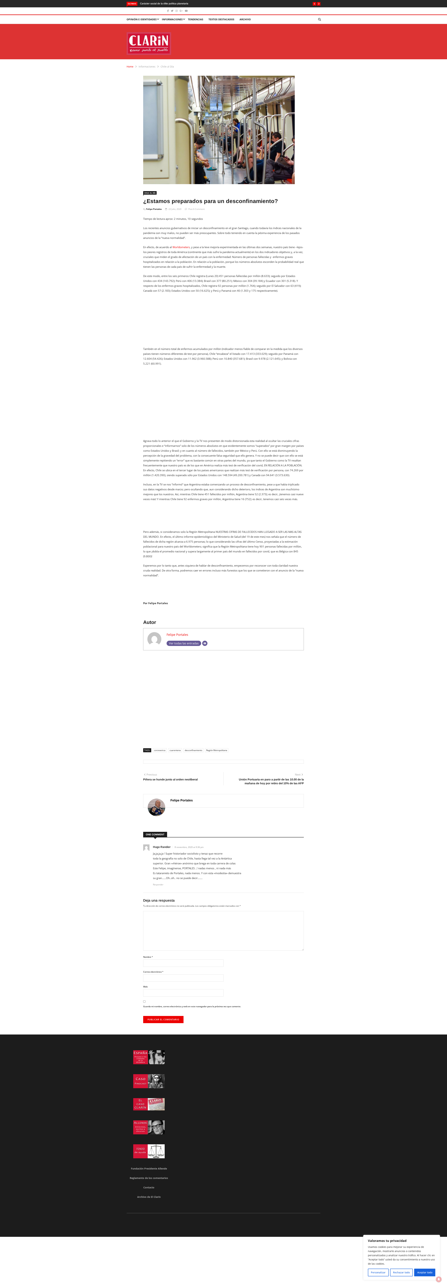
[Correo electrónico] (204, 643)
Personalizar (378, 1272)
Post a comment (196, 209)
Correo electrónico (153, 971)
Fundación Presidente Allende (149, 1168)
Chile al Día (167, 66)
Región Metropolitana (216, 750)
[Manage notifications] (439, 1279)
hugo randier (162, 846)
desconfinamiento (193, 750)
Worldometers (181, 247)
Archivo (245, 19)
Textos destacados (221, 19)
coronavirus (160, 750)
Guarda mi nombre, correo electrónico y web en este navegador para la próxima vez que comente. (192, 1006)
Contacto (148, 1187)
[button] (314, 4)
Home (130, 66)
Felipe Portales (154, 209)
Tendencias (195, 19)
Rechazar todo (401, 1272)
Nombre (148, 956)
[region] (401, 1257)
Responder (158, 884)
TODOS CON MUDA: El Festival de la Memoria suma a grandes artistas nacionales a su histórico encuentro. (200, 3)
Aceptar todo (424, 1272)
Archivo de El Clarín (149, 1197)
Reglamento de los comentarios (149, 1178)
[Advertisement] (223, 321)
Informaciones (172, 19)
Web (145, 986)
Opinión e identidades (142, 19)
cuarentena (175, 750)
